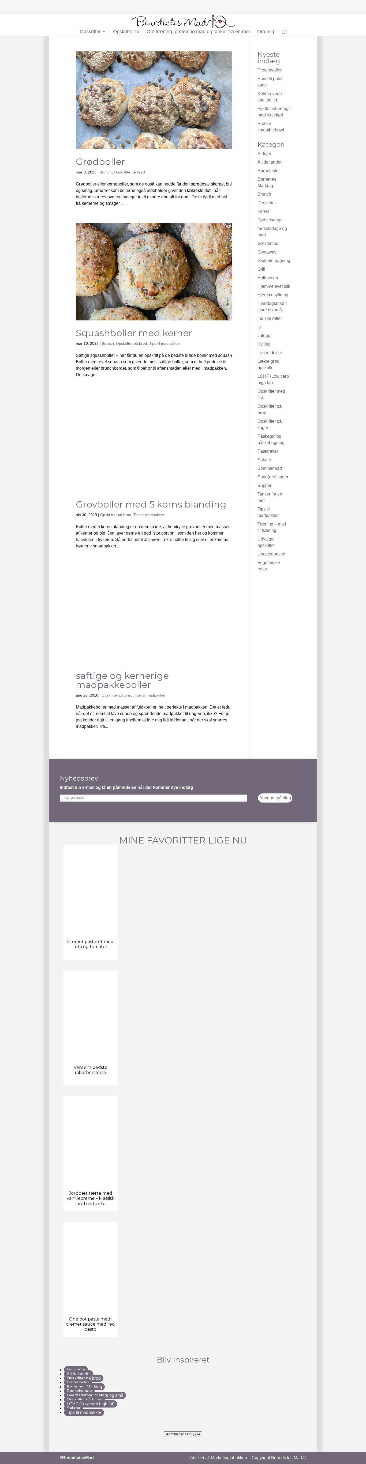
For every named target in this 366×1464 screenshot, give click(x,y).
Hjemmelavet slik (273, 286)
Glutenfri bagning (273, 260)
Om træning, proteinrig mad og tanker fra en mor (198, 32)
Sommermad (269, 468)
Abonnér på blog (275, 908)
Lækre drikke (269, 352)
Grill (261, 269)
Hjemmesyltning (272, 295)
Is (259, 327)
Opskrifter (90, 32)
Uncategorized (271, 554)
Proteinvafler (269, 70)
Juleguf (264, 335)
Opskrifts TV (126, 32)
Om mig (265, 32)
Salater (264, 459)
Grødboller (100, 161)
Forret (263, 211)
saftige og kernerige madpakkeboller (122, 791)
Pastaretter (267, 451)
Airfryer (264, 153)
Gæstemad (267, 243)
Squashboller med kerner (134, 333)
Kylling (264, 344)
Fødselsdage (270, 220)
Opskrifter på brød (129, 172)
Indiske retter (269, 318)
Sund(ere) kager (272, 477)
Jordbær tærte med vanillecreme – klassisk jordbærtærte (90, 1309)
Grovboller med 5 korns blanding (151, 615)
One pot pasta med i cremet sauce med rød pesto (90, 1435)
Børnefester (268, 170)
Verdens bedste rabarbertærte (90, 1181)
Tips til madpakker (164, 343)
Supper (264, 485)
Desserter (266, 203)
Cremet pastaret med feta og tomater (90, 1055)
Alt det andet (269, 162)
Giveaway (267, 252)
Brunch (106, 172)
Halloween (267, 277)
